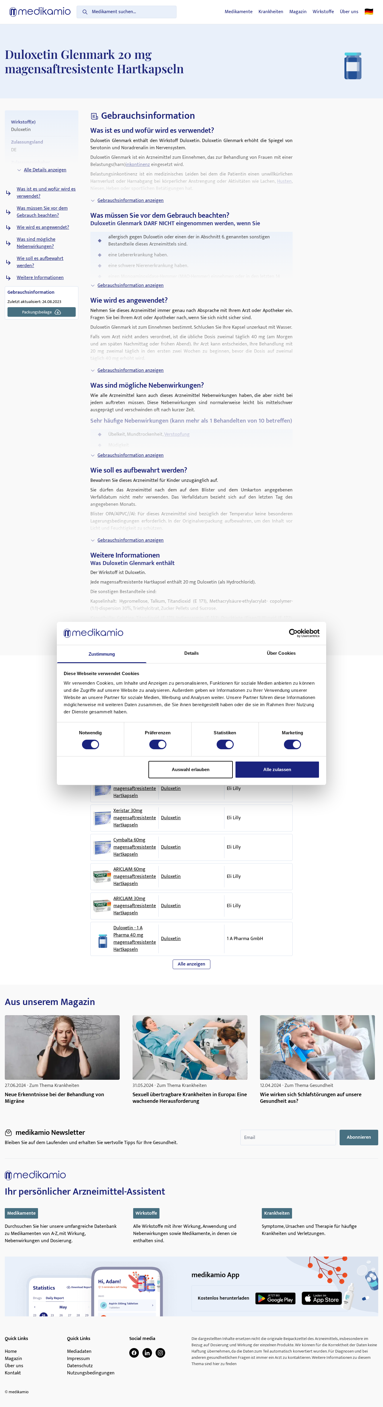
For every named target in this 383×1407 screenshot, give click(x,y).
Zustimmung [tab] (102, 654)
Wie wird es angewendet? (43, 227)
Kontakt (13, 1373)
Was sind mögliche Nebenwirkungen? (36, 243)
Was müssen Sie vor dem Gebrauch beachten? (42, 212)
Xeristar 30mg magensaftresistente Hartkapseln (134, 818)
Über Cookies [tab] (281, 653)
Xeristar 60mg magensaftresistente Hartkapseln (134, 789)
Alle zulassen (277, 769)
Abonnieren (359, 1137)
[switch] (157, 744)
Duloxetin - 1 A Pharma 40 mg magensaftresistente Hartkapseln (134, 939)
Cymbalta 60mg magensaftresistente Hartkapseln (134, 847)
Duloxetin (171, 789)
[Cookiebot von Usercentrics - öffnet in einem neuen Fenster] (293, 633)
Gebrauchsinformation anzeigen (131, 201)
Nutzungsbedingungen (91, 1373)
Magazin (298, 12)
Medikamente (239, 12)
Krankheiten (271, 12)
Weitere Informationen (40, 277)
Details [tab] (191, 653)
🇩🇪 (368, 12)
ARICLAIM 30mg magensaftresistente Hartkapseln (134, 906)
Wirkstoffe (323, 12)
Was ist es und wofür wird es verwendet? (46, 193)
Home (11, 1351)
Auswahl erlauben (190, 769)
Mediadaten (79, 1351)
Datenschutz (80, 1366)
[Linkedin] (147, 1353)
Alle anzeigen (191, 964)
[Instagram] (160, 1353)
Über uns (349, 12)
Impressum (78, 1358)
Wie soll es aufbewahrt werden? (40, 262)
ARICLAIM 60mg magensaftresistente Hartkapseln (134, 876)
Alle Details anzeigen (45, 170)
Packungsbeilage (37, 312)
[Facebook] (134, 1353)
